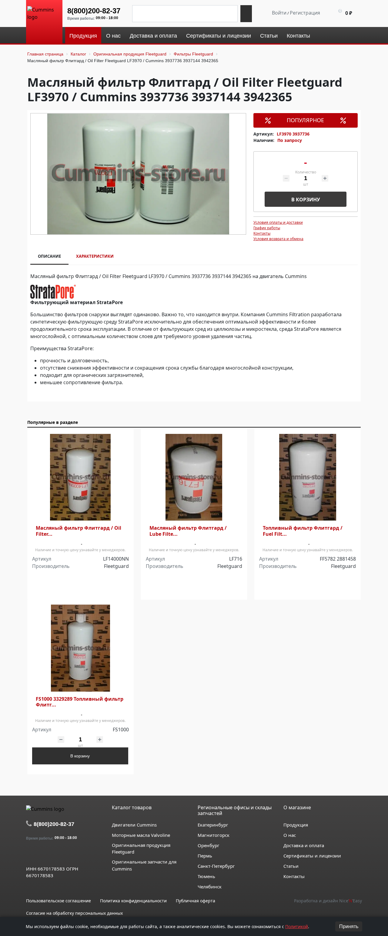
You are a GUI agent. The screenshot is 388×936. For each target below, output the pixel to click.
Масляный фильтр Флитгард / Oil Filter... (78, 531)
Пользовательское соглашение (58, 901)
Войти (279, 12)
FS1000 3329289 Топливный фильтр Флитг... (79, 702)
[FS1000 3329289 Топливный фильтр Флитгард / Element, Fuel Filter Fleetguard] (80, 648)
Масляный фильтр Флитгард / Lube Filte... (188, 531)
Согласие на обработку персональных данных (74, 913)
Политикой (296, 926)
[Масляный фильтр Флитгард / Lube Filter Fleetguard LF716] (194, 477)
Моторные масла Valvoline (141, 835)
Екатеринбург (213, 825)
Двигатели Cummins (134, 825)
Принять (348, 926)
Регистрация (305, 12)
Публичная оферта (195, 901)
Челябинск (210, 887)
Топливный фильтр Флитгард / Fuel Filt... (303, 531)
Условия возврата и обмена (278, 238)
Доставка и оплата (303, 845)
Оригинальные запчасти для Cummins (144, 865)
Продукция (295, 825)
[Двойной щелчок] (30, 855)
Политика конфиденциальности (133, 901)
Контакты (261, 233)
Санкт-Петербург (216, 866)
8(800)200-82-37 (93, 11)
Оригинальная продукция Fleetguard (141, 848)
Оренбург (208, 845)
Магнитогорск (213, 835)
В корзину (305, 199)
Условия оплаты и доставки (278, 222)
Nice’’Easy (350, 901)
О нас (289, 835)
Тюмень (206, 876)
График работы (266, 227)
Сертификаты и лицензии (312, 856)
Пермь (205, 856)
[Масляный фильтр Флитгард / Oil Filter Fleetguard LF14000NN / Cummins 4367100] (80, 477)
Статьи (291, 866)
